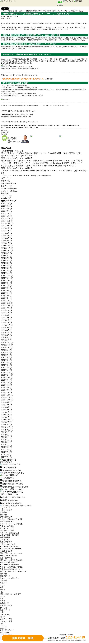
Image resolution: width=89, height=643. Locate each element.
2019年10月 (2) (7, 377)
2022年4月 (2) (6, 315)
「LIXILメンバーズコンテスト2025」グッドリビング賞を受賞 (26, 176)
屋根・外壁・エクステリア (10, 594)
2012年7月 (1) (6, 422)
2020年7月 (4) (6, 355)
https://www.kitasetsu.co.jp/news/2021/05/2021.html (16, 116)
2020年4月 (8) (6, 363)
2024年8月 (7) (6, 256)
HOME (3, 11)
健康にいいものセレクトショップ (13, 571)
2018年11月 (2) (7, 397)
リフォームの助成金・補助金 (11, 567)
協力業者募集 (5, 537)
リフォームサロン (7, 528)
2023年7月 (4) (6, 285)
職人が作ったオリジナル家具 (11, 560)
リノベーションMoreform (9, 578)
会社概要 (3, 515)
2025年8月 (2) (6, 226)
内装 (1, 592)
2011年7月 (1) (6, 432)
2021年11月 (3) (7, 325)
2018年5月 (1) (6, 407)
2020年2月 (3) (6, 368)
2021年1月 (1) (6, 340)
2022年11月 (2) (7, 303)
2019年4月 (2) (6, 387)
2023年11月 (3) (7, 278)
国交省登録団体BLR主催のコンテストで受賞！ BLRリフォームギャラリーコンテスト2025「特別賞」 (42, 161)
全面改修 (3, 580)
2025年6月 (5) (6, 231)
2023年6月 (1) (6, 288)
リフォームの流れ (7, 526)
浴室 (1, 587)
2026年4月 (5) (6, 208)
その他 (2, 601)
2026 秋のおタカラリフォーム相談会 (16, 158)
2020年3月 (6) (6, 365)
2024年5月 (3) (6, 263)
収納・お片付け (6, 558)
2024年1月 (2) (6, 273)
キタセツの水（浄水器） (9, 562)
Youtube (3, 628)
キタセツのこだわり (8, 544)
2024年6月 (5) (6, 261)
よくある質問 (5, 540)
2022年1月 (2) (6, 323)
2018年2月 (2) (6, 410)
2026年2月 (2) (6, 213)
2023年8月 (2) (6, 283)
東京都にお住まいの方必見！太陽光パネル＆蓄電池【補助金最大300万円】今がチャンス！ (38, 166)
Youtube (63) (6, 198)
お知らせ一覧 (12, 11)
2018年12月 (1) (7, 395)
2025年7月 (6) (6, 228)
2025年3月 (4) (6, 238)
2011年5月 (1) (6, 437)
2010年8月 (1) (6, 450)
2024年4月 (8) (6, 266)
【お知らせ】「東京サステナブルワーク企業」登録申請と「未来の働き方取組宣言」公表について (41, 163)
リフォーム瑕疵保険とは (9, 565)
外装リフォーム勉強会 (8, 555)
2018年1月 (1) (6, 412)
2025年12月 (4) (7, 218)
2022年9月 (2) (6, 308)
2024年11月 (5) (7, 248)
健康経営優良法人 (7, 521)
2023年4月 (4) (6, 293)
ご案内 (2, 612)
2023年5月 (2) (6, 290)
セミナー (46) (6, 186)
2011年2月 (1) (6, 445)
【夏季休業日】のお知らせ (12, 151)
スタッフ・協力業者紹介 (9, 533)
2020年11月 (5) (7, 345)
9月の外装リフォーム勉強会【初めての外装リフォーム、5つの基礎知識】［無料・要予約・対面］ (41, 153)
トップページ (5, 508)
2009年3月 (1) (6, 455)
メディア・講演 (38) (9, 191)
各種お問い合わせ (7, 630)
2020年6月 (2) (6, 358)
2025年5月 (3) (6, 233)
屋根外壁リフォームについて (11, 553)
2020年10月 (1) (7, 348)
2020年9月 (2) (6, 350)
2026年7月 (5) (6, 203)
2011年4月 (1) (6, 440)
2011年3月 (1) (6, 442)
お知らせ (3, 608)
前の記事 (4, 130)
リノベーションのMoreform (10, 549)
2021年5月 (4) (6, 335)
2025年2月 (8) (6, 241)
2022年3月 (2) (6, 318)
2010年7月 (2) (6, 452)
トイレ (2, 585)
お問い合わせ (5, 632)
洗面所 (2, 589)
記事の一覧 (4, 132)
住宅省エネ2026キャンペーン (11, 569)
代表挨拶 (3, 512)
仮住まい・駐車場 (7, 530)
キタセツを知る (6, 510)
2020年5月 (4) (6, 360)
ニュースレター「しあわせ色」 (12, 524)
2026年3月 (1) (6, 211)
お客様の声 (4, 603)
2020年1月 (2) (6, 370)
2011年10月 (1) (7, 430)
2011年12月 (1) (7, 427)
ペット (2, 596)
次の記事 (4, 134)
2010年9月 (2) (6, 447)
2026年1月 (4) (6, 216)
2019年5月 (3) (6, 385)
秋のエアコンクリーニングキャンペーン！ (18, 156)
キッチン (3, 583)
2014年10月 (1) (7, 420)
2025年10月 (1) (7, 223)
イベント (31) (6, 196)
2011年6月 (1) (6, 435)
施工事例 (3, 574)
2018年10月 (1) (7, 400)
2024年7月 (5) (6, 258)
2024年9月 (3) (6, 253)
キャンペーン (5, 614)
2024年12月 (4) (7, 246)
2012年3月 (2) (6, 425)
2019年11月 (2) (7, 375)
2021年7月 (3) (6, 333)
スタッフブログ (6, 542)
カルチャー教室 (6, 619)
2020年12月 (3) (7, 343)
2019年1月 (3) (6, 392)
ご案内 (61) (5, 181)
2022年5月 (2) (6, 313)
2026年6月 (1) (6, 206)
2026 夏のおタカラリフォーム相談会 (16, 168)
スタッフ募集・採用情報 (9, 535)
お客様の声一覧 (6, 605)
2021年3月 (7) (6, 338)
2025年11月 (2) (7, 221)
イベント (3, 626)
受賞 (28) (4, 193)
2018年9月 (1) (6, 402)
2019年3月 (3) (6, 390)
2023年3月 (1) (6, 295)
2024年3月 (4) (6, 268)
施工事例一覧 (5, 576)
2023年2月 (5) (6, 298)
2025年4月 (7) (6, 236)
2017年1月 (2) (6, 417)
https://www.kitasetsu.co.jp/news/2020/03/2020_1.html (19, 127)
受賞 (20, 11)
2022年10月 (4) (7, 305)
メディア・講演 (6, 621)
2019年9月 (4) (6, 380)
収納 (1, 599)
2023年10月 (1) (7, 281)
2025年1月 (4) (6, 243)
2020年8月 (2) (6, 353)
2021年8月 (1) (6, 330)
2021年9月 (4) (6, 328)
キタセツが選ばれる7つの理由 (12, 519)
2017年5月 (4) (6, 415)
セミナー (3, 617)
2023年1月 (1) (6, 300)
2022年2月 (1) (6, 320)
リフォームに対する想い (9, 546)
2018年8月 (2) (6, 405)
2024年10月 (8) (7, 251)
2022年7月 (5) (6, 310)
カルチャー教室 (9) (9, 188)
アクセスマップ (6, 517)
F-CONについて (6, 551)
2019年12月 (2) (7, 372)
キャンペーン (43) (8, 183)
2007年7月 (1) (6, 457)
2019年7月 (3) (6, 382)
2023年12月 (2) (7, 276)
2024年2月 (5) (6, 271)
